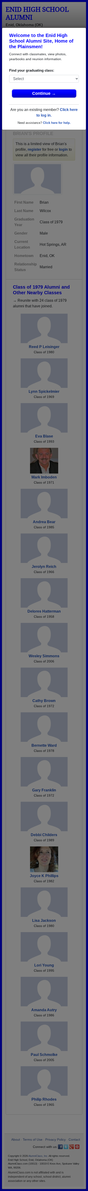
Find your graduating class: (31, 70)
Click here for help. (57, 123)
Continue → (44, 93)
